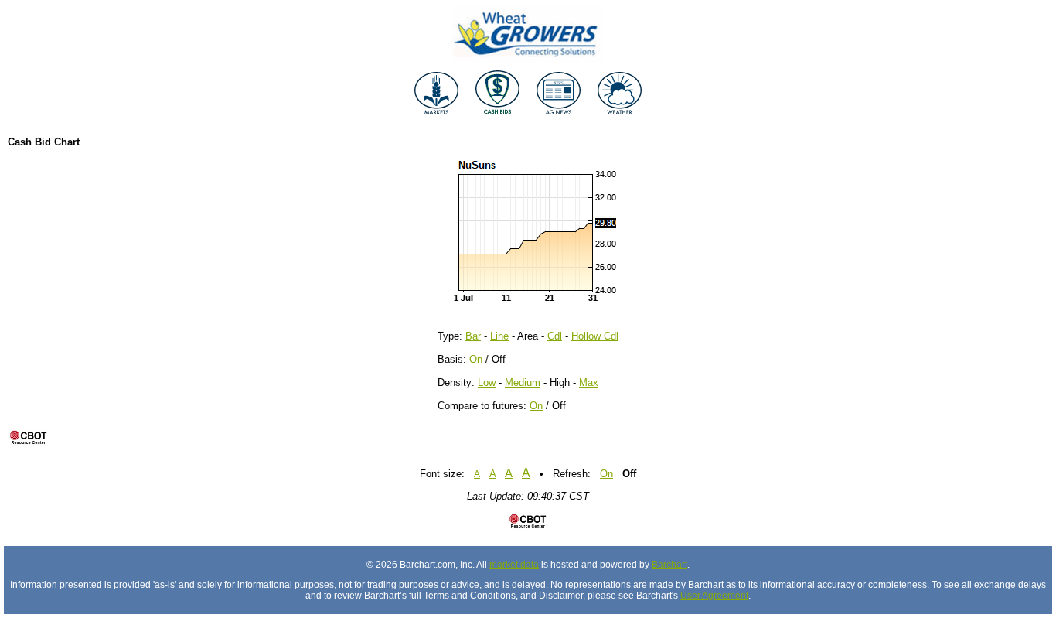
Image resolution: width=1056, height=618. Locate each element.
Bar (473, 336)
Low (487, 382)
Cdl (554, 336)
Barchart (669, 564)
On (475, 359)
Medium (522, 382)
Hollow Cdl (594, 336)
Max (588, 382)
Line (499, 336)
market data (514, 564)
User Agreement (714, 595)
